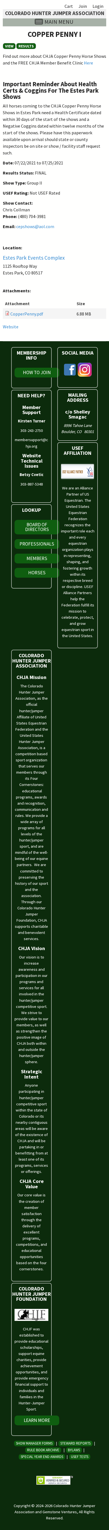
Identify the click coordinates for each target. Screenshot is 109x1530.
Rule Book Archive (43, 1450)
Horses (37, 573)
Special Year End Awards (42, 1456)
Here (88, 63)
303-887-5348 (31, 484)
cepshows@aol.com (35, 226)
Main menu (58, 21)
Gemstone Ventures (59, 1511)
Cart (69, 6)
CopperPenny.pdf (26, 314)
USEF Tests (79, 1456)
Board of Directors (37, 527)
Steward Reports (75, 1443)
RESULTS (26, 46)
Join (83, 6)
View (10, 46)
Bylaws (74, 1450)
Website (10, 326)
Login (98, 6)
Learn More (37, 1420)
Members (37, 558)
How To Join (37, 372)
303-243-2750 (31, 430)
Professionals (37, 544)
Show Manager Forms (34, 1443)
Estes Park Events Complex (34, 257)
